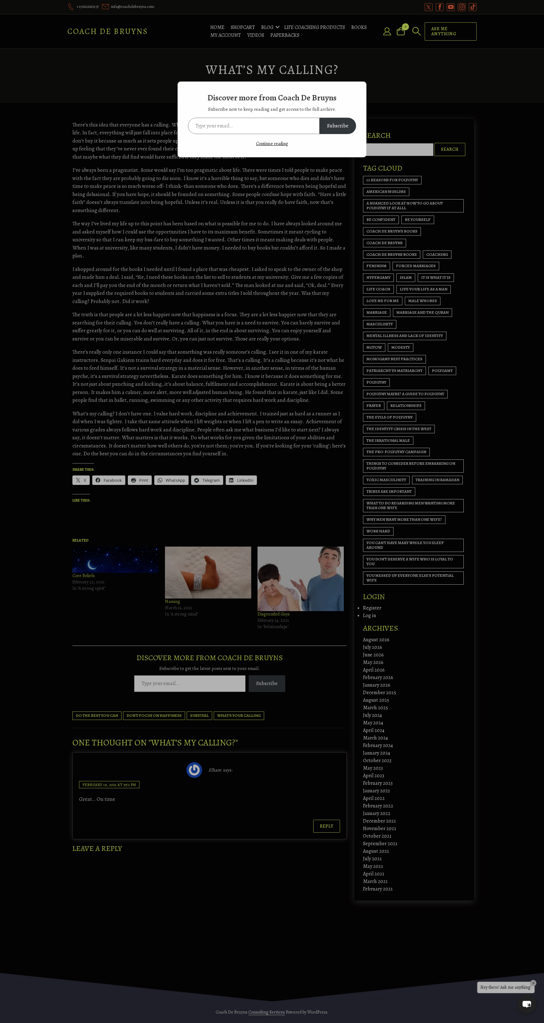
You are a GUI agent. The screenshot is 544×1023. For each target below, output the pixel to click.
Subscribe (337, 125)
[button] (526, 1004)
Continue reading (272, 144)
